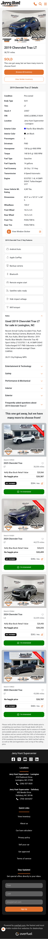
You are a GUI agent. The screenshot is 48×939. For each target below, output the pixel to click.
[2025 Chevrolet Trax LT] (24, 440)
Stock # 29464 (9, 611)
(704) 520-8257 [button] (26, 799)
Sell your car (24, 844)
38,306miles (39, 467)
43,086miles (39, 693)
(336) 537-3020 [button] (26, 783)
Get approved (24, 852)
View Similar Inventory (24, 79)
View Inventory (24, 816)
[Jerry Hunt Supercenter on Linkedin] (36, 759)
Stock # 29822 (9, 687)
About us (24, 823)
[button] (35, 4)
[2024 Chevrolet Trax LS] (24, 591)
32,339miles (39, 618)
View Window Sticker (21, 231)
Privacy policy (24, 837)
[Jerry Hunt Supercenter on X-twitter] (18, 759)
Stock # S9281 (9, 536)
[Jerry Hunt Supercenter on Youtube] (24, 759)
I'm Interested (25, 492)
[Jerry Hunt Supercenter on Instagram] (30, 759)
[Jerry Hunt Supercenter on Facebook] (12, 759)
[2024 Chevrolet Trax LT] (24, 515)
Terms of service (24, 858)
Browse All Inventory (24, 72)
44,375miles (39, 542)
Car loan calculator (24, 830)
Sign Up (24, 909)
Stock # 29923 (9, 460)
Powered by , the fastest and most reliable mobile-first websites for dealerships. (24, 927)
